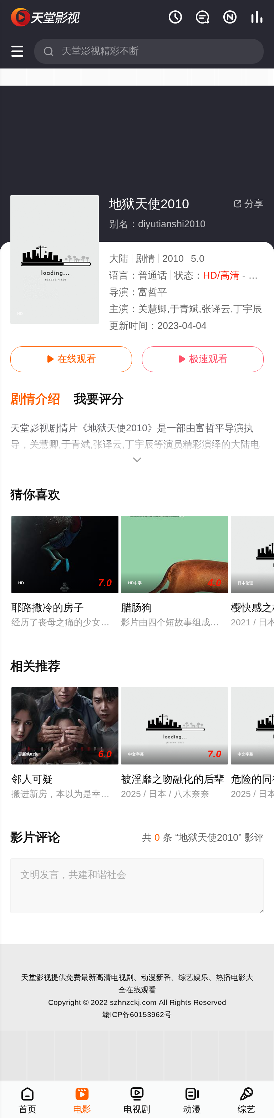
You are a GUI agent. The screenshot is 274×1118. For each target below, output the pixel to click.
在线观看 (71, 359)
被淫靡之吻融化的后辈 (172, 779)
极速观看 (203, 359)
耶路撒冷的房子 (47, 607)
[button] (42, 399)
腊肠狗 (136, 607)
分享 (248, 203)
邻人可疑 (32, 779)
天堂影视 (36, 977)
